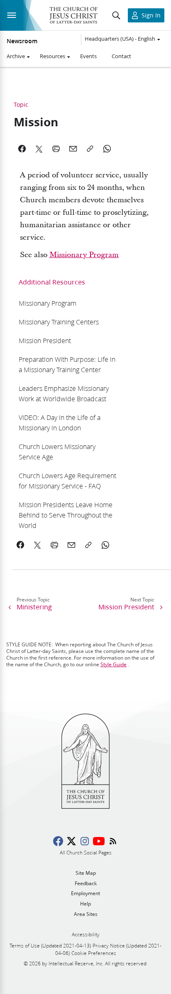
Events (88, 56)
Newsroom (22, 41)
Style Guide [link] (113, 664)
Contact (121, 56)
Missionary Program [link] (84, 255)
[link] (47, 303)
